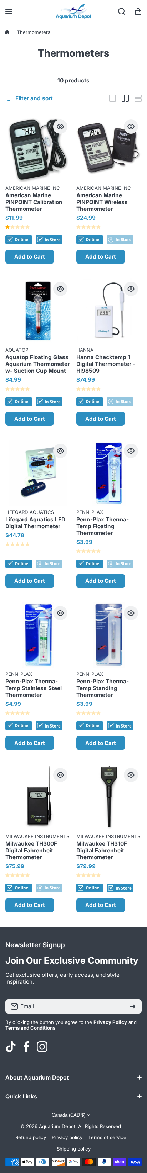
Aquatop (16, 350)
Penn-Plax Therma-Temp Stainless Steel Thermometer (33, 688)
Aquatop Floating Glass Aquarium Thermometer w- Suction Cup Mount (37, 364)
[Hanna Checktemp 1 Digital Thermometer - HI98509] (109, 311)
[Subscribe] (133, 1006)
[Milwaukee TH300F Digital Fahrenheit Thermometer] (38, 797)
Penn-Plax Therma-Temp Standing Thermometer (102, 688)
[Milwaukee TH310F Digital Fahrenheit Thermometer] (109, 797)
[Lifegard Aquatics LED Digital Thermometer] (38, 473)
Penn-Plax (89, 512)
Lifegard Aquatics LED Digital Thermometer (35, 523)
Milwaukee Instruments (37, 836)
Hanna (84, 350)
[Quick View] (60, 126)
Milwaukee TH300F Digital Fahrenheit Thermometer (31, 850)
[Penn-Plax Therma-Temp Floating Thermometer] (109, 473)
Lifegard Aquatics (29, 512)
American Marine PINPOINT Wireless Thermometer (102, 202)
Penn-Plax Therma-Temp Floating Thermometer (102, 526)
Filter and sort (34, 98)
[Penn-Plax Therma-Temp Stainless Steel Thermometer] (38, 635)
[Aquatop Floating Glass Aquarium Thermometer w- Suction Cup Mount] (38, 311)
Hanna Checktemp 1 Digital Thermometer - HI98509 (105, 364)
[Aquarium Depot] (73, 11)
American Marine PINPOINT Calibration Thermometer (33, 202)
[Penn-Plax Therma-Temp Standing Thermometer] (109, 635)
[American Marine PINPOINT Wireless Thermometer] (109, 149)
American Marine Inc (32, 188)
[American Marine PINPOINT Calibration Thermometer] (38, 149)
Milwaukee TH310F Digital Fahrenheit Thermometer (101, 850)
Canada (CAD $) (68, 1115)
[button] (138, 11)
